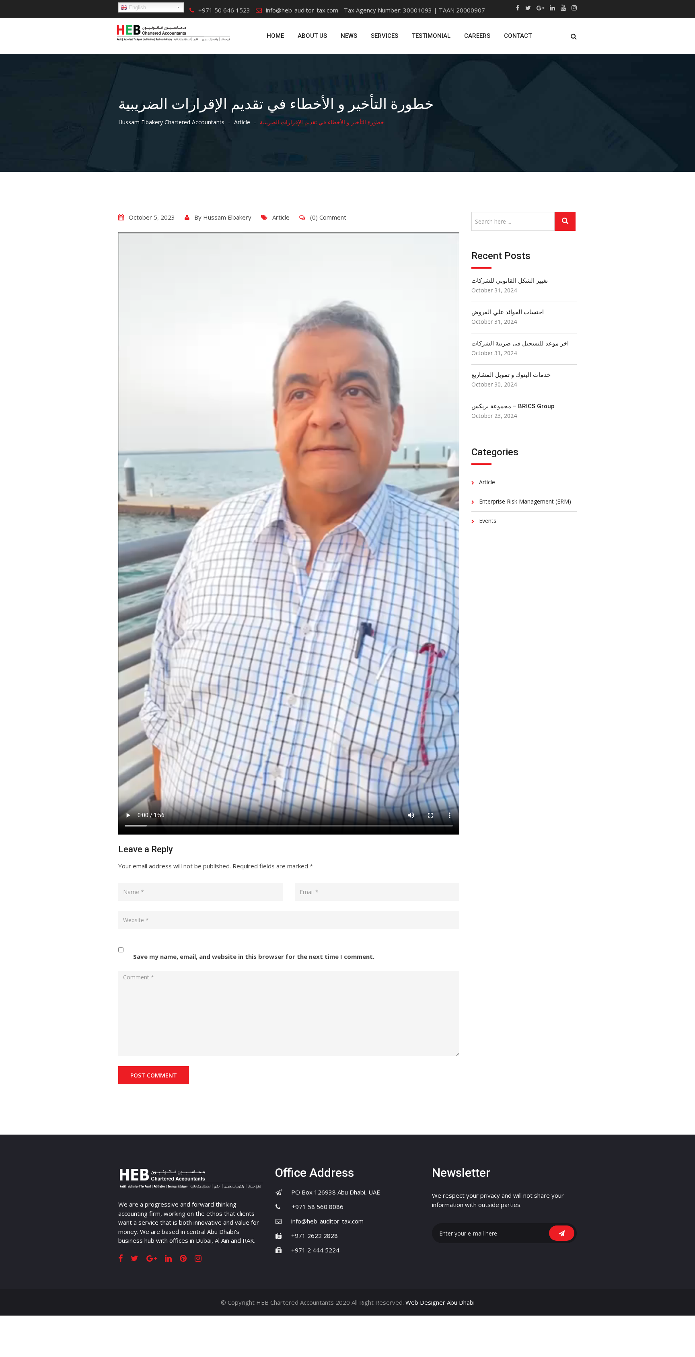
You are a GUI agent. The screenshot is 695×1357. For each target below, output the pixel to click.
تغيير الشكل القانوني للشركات (509, 280)
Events (487, 520)
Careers (477, 35)
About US (312, 35)
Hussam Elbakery (227, 217)
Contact (518, 35)
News (349, 35)
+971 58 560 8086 (312, 1207)
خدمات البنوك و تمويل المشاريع (511, 374)
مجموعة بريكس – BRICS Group (513, 406)
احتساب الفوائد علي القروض (507, 312)
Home (275, 35)
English (136, 7)
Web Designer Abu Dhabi (440, 1302)
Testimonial (431, 35)
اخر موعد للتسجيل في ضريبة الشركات (520, 343)
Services (384, 35)
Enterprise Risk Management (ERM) (525, 501)
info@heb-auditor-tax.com (302, 10)
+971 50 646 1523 (224, 10)
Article (281, 217)
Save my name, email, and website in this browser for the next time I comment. (253, 956)
